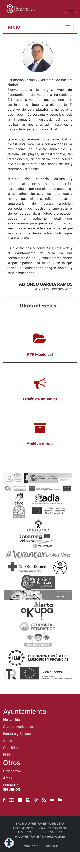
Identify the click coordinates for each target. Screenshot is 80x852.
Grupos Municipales (18, 726)
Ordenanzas (12, 771)
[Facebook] (4, 800)
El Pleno (9, 754)
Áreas (7, 740)
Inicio (13, 27)
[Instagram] (20, 800)
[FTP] (60, 800)
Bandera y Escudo (17, 733)
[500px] (28, 800)
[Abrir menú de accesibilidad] (9, 843)
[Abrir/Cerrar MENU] (71, 9)
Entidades (10, 785)
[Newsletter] (52, 800)
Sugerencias (50, 845)
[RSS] (44, 800)
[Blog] (36, 800)
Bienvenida (11, 719)
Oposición (11, 747)
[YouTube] (11, 800)
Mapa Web (31, 845)
